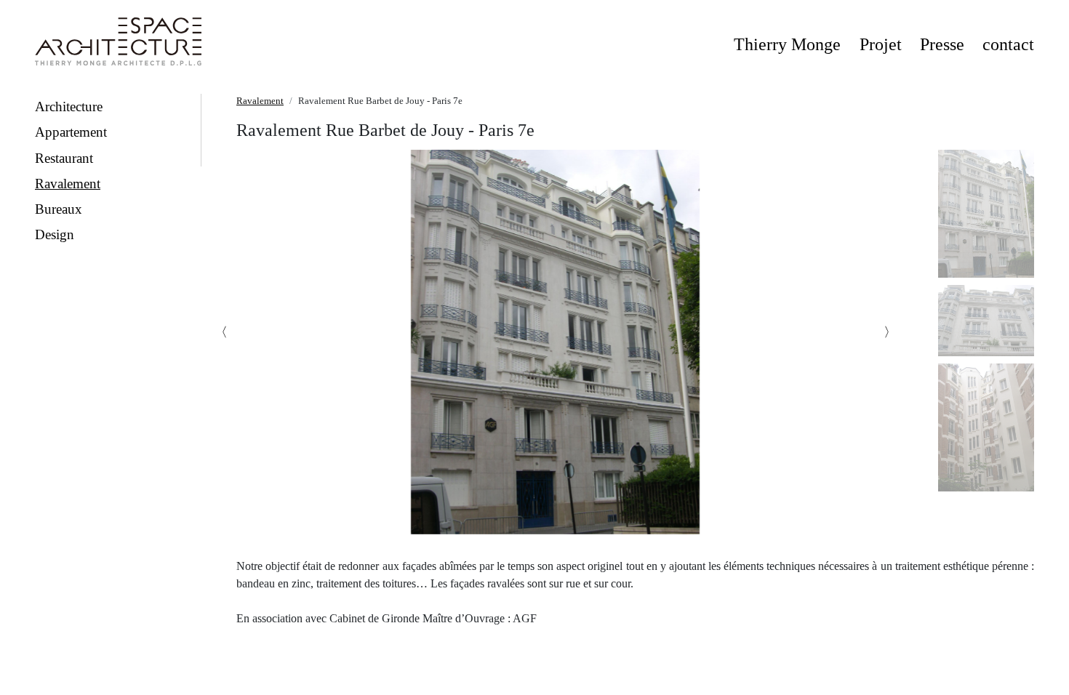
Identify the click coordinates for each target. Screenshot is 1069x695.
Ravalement (67, 183)
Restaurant (64, 158)
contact (1008, 44)
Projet (881, 44)
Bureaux (58, 209)
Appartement (71, 132)
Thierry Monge (787, 44)
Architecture (69, 106)
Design (54, 234)
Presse (942, 44)
